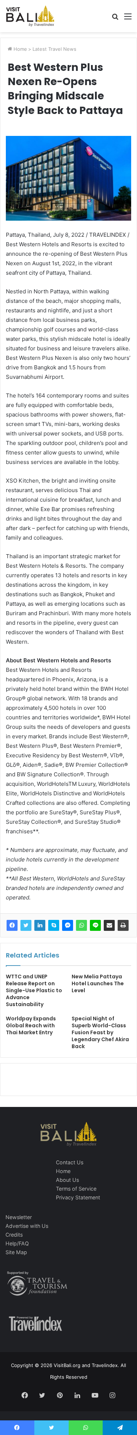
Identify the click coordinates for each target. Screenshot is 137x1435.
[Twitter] (25, 925)
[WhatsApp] (81, 925)
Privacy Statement (78, 1197)
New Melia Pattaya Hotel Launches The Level (98, 983)
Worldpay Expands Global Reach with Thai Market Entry (31, 1025)
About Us (67, 1180)
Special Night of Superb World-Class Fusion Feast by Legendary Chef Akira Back (100, 1032)
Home (19, 49)
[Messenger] (67, 925)
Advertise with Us (26, 1226)
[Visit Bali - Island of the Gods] (30, 16)
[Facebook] (12, 925)
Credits (14, 1235)
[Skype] (53, 925)
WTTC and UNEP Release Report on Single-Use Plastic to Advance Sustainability (34, 990)
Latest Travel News (54, 49)
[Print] (123, 925)
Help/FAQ (17, 1243)
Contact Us (69, 1162)
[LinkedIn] (39, 925)
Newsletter (18, 1217)
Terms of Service (76, 1188)
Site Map (16, 1252)
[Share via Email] (109, 925)
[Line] (95, 925)
